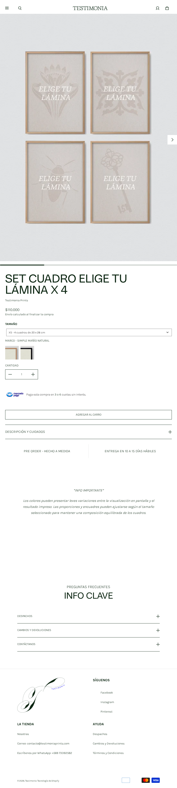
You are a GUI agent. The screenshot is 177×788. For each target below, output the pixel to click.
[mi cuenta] (157, 8)
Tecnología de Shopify (48, 780)
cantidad (12, 365)
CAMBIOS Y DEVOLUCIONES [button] (34, 630)
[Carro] (167, 8)
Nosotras (23, 734)
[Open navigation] (10, 8)
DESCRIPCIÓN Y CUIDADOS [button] (25, 432)
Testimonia (31, 780)
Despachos (100, 734)
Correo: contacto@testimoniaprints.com (43, 743)
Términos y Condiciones (108, 753)
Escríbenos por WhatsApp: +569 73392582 (44, 753)
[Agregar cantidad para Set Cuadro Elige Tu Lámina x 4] (33, 374)
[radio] (12, 352)
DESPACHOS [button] (24, 616)
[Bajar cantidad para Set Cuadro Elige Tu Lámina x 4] (10, 374)
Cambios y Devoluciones (109, 743)
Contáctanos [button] (26, 644)
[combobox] (89, 332)
